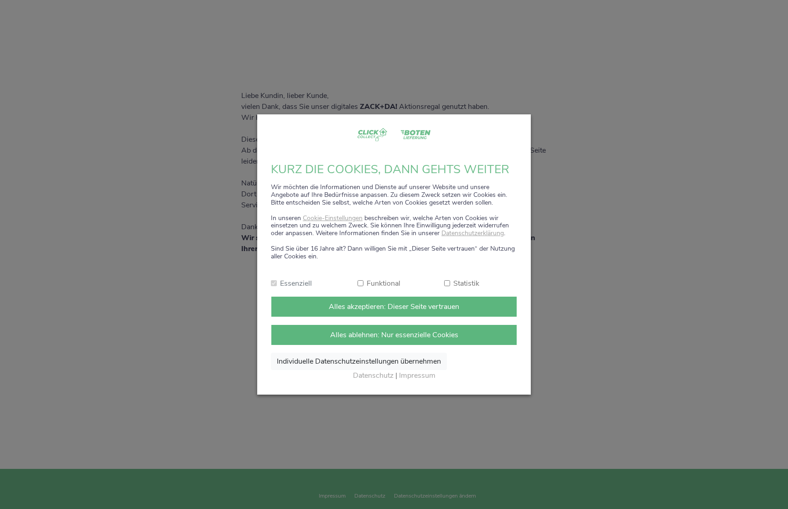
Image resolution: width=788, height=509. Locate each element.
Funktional (383, 283)
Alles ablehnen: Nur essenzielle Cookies (394, 335)
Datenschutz (373, 375)
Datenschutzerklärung (472, 233)
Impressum (417, 375)
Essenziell (296, 283)
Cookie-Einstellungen (333, 218)
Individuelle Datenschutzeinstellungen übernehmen (359, 361)
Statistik (466, 283)
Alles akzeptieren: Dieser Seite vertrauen (394, 307)
